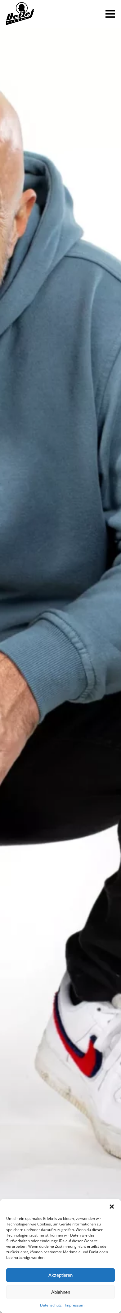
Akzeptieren (60, 1275)
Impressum (74, 1305)
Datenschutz (51, 1305)
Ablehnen (60, 1292)
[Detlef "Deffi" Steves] (20, 14)
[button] (112, 1206)
